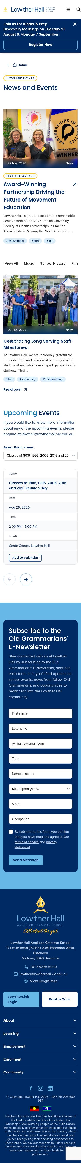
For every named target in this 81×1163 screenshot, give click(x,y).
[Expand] (75, 1020)
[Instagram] (40, 1090)
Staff (49, 241)
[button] (26, 579)
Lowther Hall (32, 1097)
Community (27, 379)
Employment (14, 1046)
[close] (75, 24)
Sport (35, 241)
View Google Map (43, 980)
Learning (11, 1033)
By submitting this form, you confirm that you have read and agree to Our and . (42, 839)
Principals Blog (53, 379)
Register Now (40, 44)
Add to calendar (25, 557)
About (8, 1020)
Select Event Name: (18, 448)
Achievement (15, 241)
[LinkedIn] (50, 1090)
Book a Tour (59, 999)
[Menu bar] (68, 9)
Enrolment (12, 1059)
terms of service (27, 841)
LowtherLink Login (18, 999)
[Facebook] (31, 1090)
